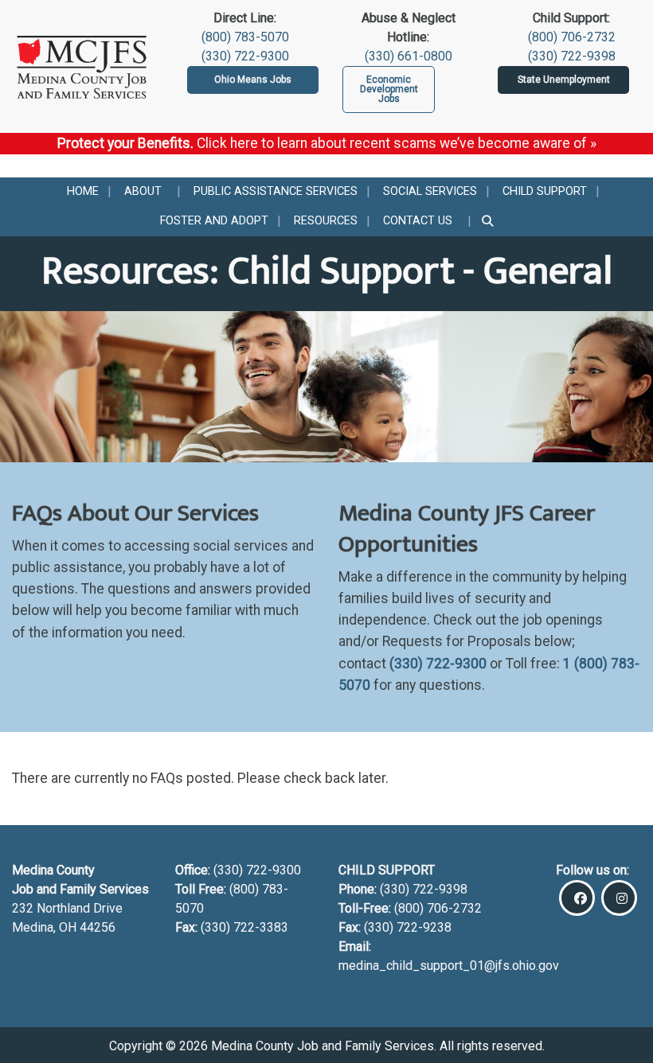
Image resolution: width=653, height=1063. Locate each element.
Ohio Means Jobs (252, 79)
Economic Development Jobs (389, 89)
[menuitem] (82, 192)
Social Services (430, 191)
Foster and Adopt (214, 221)
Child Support (544, 191)
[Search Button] (488, 221)
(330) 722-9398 (572, 56)
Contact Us (417, 221)
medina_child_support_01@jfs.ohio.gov (448, 965)
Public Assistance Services (276, 191)
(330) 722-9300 (245, 56)
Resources (326, 221)
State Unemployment (564, 79)
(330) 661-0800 (408, 56)
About (143, 191)
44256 (97, 927)
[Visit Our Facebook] (576, 897)
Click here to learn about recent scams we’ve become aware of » (396, 143)
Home (83, 191)
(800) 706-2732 (572, 37)
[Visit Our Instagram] (619, 897)
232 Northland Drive (67, 908)
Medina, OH (46, 927)
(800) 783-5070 (245, 37)
